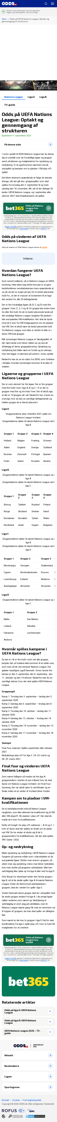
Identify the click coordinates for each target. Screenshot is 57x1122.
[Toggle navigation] (52, 3)
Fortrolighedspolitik (32, 1100)
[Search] (44, 3)
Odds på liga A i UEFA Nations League (20, 1011)
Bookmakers (11, 1065)
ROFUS (43, 228)
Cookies (16, 1100)
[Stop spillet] (30, 1110)
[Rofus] (14, 1110)
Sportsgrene (12, 1087)
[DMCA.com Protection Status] (35, 1116)
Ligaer (8, 1076)
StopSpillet (23, 228)
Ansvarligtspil (38, 1046)
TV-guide (9, 104)
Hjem (4, 19)
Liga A (31, 96)
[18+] (12, 1116)
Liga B (43, 96)
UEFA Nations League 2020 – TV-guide (22, 1032)
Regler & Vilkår (11, 227)
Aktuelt (8, 1055)
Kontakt (5, 1100)
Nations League (13, 96)
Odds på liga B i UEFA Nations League (20, 1021)
